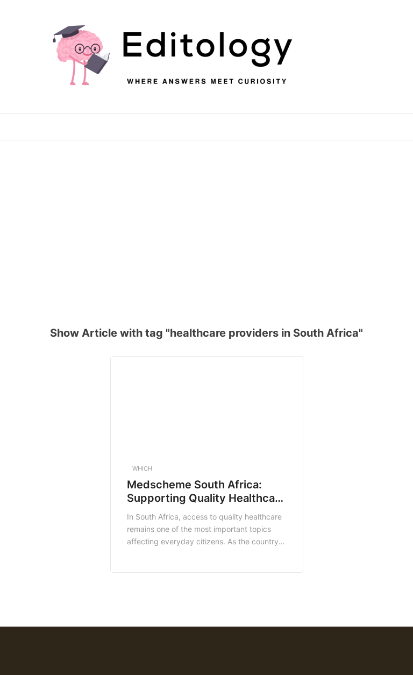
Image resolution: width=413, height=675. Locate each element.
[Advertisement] (210, 226)
